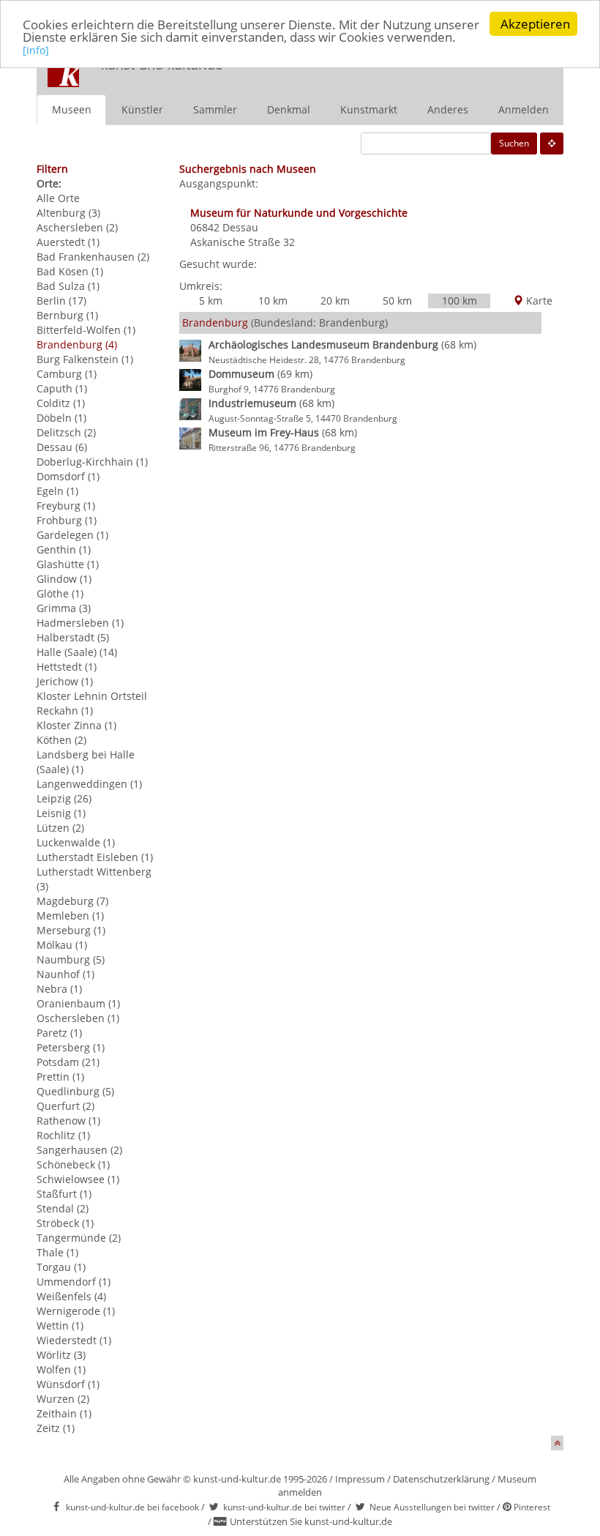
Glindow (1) (64, 579)
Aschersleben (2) (77, 227)
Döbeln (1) (61, 418)
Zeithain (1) (64, 1413)
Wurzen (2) (63, 1399)
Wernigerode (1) (76, 1311)
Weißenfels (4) (71, 1296)
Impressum (360, 1478)
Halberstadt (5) (73, 637)
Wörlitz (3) (61, 1355)
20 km (335, 300)
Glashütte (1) (68, 564)
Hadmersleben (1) (80, 623)
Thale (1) (57, 1252)
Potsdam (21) (68, 1062)
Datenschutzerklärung (441, 1478)
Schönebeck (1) (73, 1164)
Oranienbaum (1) (78, 1003)
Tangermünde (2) (79, 1238)
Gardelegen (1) (72, 535)
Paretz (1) (59, 1033)
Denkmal (288, 109)
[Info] (36, 50)
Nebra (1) (59, 989)
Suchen (514, 143)
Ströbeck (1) (65, 1223)
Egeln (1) (57, 491)
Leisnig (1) (61, 813)
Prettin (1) (60, 1077)
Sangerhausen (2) (79, 1150)
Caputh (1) (62, 388)
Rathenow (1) (68, 1120)
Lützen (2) (60, 828)
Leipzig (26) (64, 798)
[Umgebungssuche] (551, 143)
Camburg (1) (67, 374)
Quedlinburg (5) (75, 1091)
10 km (273, 300)
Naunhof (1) (65, 974)
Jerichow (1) (65, 681)
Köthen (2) (61, 740)
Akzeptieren (535, 23)
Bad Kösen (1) (70, 271)
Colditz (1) (61, 403)
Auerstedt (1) (68, 242)
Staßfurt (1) (64, 1194)
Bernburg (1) (67, 315)
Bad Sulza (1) (68, 286)
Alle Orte (58, 198)
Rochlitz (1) (63, 1135)
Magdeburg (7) (72, 901)
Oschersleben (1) (78, 1018)
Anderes (447, 109)
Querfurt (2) (65, 1106)
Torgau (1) (61, 1267)
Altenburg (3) (68, 213)
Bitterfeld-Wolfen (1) (86, 330)
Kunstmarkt (368, 109)
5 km (210, 300)
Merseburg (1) (71, 930)
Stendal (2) (63, 1208)
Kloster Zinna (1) (76, 725)
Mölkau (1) (62, 945)
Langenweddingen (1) (89, 784)
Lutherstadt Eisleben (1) (95, 857)
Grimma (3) (64, 608)
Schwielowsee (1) (78, 1179)
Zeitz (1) (56, 1428)
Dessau (240, 227)
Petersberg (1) (71, 1047)
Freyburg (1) (66, 505)
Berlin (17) (61, 300)
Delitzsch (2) (66, 432)
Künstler (142, 109)
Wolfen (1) (61, 1369)
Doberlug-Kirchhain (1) (92, 462)
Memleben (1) (70, 915)
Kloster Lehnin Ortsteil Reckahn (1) (92, 703)
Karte (537, 300)
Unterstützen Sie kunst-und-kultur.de (311, 1521)
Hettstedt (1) (67, 667)
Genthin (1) (64, 549)
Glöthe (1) (60, 593)
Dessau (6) (62, 447)
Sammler (215, 109)
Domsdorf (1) (68, 476)
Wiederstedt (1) (74, 1340)
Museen (71, 109)
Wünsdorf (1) (68, 1384)
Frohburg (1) (67, 520)
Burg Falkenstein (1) (85, 359)
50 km (397, 300)
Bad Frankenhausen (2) (93, 257)
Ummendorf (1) (73, 1282)
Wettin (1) (60, 1325)
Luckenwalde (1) (76, 842)
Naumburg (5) (71, 959)
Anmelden (523, 109)
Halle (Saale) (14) (77, 652)
